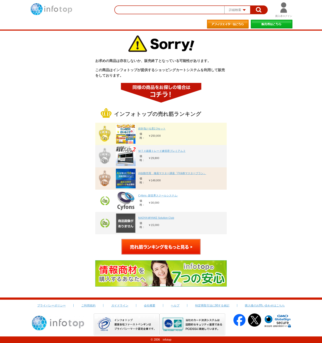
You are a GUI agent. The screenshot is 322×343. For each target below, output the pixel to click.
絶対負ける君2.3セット (152, 128)
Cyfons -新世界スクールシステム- (158, 195)
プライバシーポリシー (51, 305)
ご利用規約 (88, 305)
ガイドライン (119, 305)
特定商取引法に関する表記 (212, 305)
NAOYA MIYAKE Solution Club (156, 217)
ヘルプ (175, 305)
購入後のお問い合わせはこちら (265, 305)
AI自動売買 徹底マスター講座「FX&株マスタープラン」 (172, 173)
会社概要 (149, 305)
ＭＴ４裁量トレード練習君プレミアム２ (162, 150)
